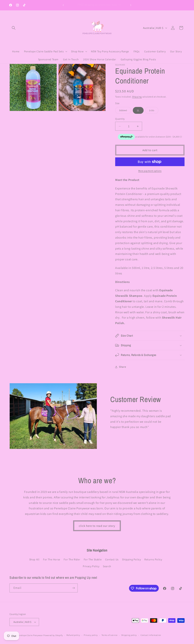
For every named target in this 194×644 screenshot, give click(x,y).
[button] (13, 28)
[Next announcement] (131, 5)
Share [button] (122, 366)
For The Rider (72, 559)
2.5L (153, 111)
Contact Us (112, 559)
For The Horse (51, 559)
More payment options (150, 170)
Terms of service (109, 635)
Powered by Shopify (53, 635)
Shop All (34, 559)
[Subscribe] (73, 588)
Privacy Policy (91, 566)
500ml (125, 111)
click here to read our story (97, 526)
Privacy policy (91, 635)
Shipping (137, 96)
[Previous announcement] (63, 5)
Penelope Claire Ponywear (30, 635)
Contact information (151, 635)
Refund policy (73, 635)
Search (107, 566)
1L (138, 110)
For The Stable (93, 559)
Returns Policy (153, 559)
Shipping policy (129, 635)
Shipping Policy (131, 559)
